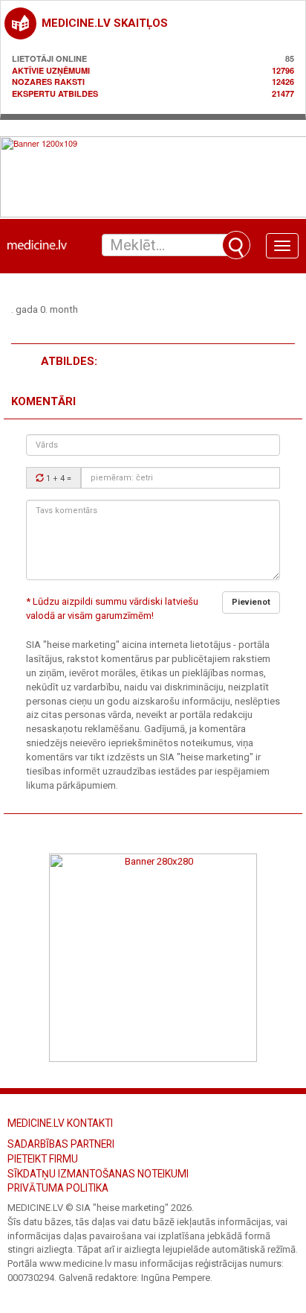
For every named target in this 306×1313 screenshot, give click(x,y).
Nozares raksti (48, 81)
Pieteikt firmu (42, 1159)
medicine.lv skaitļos (105, 23)
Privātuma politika (57, 1188)
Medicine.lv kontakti (60, 1123)
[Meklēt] (236, 245)
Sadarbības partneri (60, 1144)
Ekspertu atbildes (55, 93)
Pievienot (251, 602)
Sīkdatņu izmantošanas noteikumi (98, 1174)
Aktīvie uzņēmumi (51, 70)
